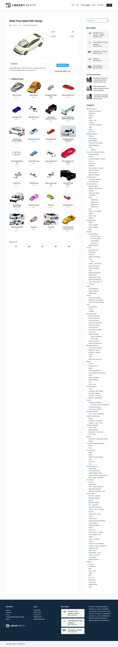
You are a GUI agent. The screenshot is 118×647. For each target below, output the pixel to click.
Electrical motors (95, 236)
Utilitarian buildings (94, 559)
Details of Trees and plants (96, 457)
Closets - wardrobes (94, 268)
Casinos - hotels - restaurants (96, 509)
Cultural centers (93, 518)
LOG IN (109, 5)
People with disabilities (95, 402)
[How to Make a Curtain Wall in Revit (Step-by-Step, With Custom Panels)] (89, 96)
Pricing (93, 5)
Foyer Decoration (93, 327)
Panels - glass (92, 216)
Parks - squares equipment (96, 486)
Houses (91, 527)
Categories (101, 5)
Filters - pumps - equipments (96, 414)
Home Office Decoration (95, 329)
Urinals (90, 129)
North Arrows (92, 484)
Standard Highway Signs (95, 473)
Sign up (8, 619)
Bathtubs (91, 116)
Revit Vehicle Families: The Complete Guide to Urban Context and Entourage (100, 80)
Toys (90, 382)
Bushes (91, 455)
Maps (90, 229)
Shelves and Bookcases (95, 279)
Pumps (90, 354)
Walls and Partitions (94, 175)
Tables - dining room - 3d (95, 282)
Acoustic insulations (94, 154)
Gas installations (93, 141)
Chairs (90, 259)
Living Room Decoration (95, 343)
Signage (91, 441)
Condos (91, 516)
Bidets (90, 118)
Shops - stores (93, 550)
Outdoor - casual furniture (95, 398)
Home (72, 5)
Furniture (88, 247)
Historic (88, 295)
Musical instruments (94, 377)
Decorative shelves (94, 320)
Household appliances (94, 370)
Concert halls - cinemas (95, 514)
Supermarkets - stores (95, 553)
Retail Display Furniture (95, 277)
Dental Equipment (93, 288)
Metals (90, 445)
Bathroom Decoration (94, 316)
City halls (91, 512)
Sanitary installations (94, 145)
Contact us (9, 612)
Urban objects (90, 480)
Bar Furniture (92, 252)
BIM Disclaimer (38, 617)
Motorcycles (92, 580)
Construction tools (93, 181)
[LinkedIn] (55, 246)
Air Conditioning (93, 307)
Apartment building (94, 502)
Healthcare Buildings (94, 525)
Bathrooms (92, 113)
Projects (91, 541)
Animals (91, 222)
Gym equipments (93, 430)
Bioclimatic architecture (95, 507)
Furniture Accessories (94, 273)
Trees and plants (90, 450)
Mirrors (91, 375)
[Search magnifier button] (107, 20)
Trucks (90, 587)
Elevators (91, 136)
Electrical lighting (93, 234)
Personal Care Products (95, 409)
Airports (91, 500)
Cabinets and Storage (94, 257)
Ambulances (92, 566)
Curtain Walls (92, 195)
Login (68, 71)
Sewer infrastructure (94, 471)
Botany (90, 452)
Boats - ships (92, 571)
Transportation (92, 557)
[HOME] (10, 25)
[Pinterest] (42, 246)
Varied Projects (90, 493)
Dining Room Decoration (95, 323)
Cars (90, 575)
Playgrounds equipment (95, 489)
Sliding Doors (94, 207)
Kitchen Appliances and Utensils (97, 373)
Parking (91, 537)
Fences (91, 389)
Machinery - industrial (94, 352)
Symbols (88, 436)
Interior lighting (95, 241)
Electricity (89, 232)
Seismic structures (94, 170)
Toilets (90, 127)
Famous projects (93, 523)
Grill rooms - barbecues (95, 395)
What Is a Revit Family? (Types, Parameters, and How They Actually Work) (101, 88)
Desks (90, 270)
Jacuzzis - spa (92, 120)
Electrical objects (93, 245)
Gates (90, 209)
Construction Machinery (95, 179)
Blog (77, 5)
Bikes (90, 568)
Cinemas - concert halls (95, 263)
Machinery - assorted (94, 350)
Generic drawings (93, 227)
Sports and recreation (92, 425)
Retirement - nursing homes (96, 543)
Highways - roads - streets (96, 423)
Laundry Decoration (94, 341)
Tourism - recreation (94, 555)
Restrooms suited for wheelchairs (100, 405)
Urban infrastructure (91, 466)
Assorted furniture (93, 250)
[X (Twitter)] (29, 246)
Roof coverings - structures (96, 168)
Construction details (94, 193)
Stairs (90, 147)
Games (90, 368)
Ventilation (91, 311)
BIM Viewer (85, 5)
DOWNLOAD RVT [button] (62, 65)
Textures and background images (95, 443)
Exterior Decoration (94, 325)
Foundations (92, 163)
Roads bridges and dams (93, 416)
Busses (91, 573)
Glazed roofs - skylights (95, 211)
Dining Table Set (97, 66)
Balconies (91, 191)
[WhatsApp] (69, 246)
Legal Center (37, 610)
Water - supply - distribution (96, 477)
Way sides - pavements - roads (97, 491)
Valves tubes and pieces (95, 359)
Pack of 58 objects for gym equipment (100, 43)
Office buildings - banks (95, 534)
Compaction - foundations (95, 420)
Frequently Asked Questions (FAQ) (15, 617)
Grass (90, 459)
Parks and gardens (91, 386)
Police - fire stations (94, 539)
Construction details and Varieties (95, 152)
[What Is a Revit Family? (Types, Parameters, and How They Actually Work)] (89, 88)
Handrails (95, 59)
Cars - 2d (91, 578)
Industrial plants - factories (96, 532)
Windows (91, 218)
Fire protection (93, 138)
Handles (91, 213)
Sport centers (92, 434)
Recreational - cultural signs (96, 432)
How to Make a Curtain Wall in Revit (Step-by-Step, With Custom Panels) (100, 97)
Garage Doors (94, 204)
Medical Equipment (94, 291)
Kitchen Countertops (96, 336)
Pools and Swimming (92, 411)
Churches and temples (95, 298)
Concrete (91, 156)
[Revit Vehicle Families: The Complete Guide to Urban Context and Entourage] (89, 79)
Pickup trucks (92, 582)
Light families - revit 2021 (100, 51)
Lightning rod (94, 243)
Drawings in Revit (91, 220)
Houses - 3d (92, 530)
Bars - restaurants (93, 505)
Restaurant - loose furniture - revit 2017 (99, 34)
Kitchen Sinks (94, 339)
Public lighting (92, 468)
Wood (90, 448)
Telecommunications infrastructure (98, 475)
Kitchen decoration (94, 334)
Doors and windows (91, 184)
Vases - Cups (92, 384)
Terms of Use (37, 615)
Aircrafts (91, 564)
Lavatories (91, 122)
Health (88, 286)
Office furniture (93, 275)
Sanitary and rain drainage (95, 143)
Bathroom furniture (91, 109)
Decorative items (93, 366)
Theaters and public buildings (96, 302)
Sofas (92, 261)
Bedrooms (91, 254)
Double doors (94, 202)
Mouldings (91, 166)
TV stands (91, 284)
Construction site (91, 177)
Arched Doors (94, 200)
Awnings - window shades (96, 188)
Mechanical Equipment (92, 345)
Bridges (91, 418)
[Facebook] (16, 246)
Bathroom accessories (95, 111)
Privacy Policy (37, 612)
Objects (88, 361)
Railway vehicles (93, 584)
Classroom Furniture (94, 266)
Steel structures (93, 172)
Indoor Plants (92, 332)
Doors (90, 197)
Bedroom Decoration (94, 318)
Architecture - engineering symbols (98, 439)
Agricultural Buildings (94, 498)
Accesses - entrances (94, 496)
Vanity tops (92, 131)
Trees (90, 464)
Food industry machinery (95, 348)
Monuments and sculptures (96, 300)
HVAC (88, 304)
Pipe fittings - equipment (95, 125)
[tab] (14, 64)
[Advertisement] (63, 50)
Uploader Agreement (39, 619)
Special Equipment (94, 380)
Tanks (90, 357)
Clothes (91, 364)
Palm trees (92, 461)
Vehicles (88, 562)
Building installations (91, 134)
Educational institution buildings (97, 521)
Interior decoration (91, 314)
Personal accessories (94, 407)
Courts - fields (92, 427)
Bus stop (91, 482)
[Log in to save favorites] (45, 63)
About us (8, 610)
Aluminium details (93, 186)
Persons (88, 400)
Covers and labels (93, 225)
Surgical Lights (93, 293)
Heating (91, 309)
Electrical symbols (96, 238)
